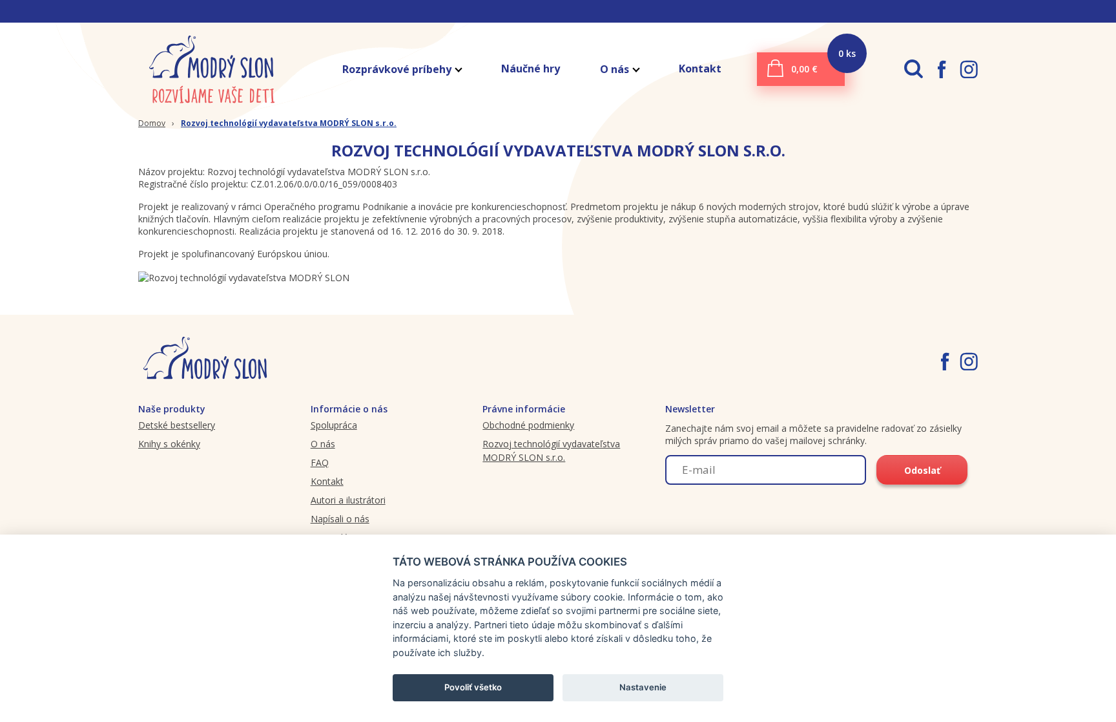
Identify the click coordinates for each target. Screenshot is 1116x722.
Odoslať (922, 470)
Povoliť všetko (473, 687)
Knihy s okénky (169, 444)
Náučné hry (530, 68)
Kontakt (700, 68)
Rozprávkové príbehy (396, 69)
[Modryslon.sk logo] (212, 68)
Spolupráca (334, 425)
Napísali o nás (340, 519)
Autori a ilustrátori (348, 500)
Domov (151, 123)
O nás (614, 69)
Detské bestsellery (176, 425)
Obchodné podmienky (528, 425)
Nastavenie (642, 687)
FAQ (320, 462)
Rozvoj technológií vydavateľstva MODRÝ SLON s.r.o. (289, 123)
